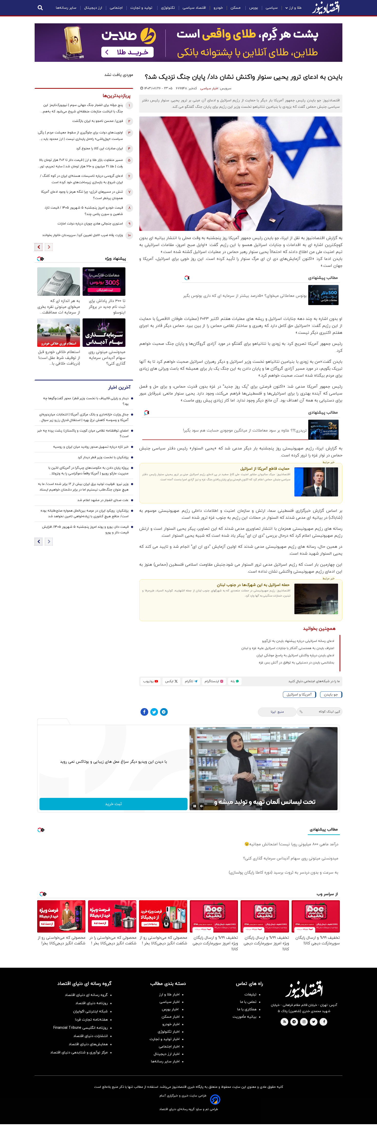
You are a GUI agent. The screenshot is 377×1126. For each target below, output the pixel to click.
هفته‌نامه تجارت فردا (91, 1019)
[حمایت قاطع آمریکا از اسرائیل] (316, 482)
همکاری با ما (246, 1009)
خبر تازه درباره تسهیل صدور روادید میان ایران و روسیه (90, 447)
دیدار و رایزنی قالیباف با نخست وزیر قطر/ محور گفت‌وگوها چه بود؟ (85, 401)
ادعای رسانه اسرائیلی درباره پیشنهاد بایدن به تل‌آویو (298, 641)
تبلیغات (250, 994)
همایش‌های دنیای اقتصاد (88, 1044)
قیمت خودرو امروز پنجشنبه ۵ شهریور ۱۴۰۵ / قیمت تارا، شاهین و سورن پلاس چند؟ (84, 211)
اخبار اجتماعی (169, 1046)
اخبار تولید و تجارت (165, 1039)
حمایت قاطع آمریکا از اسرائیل (265, 469)
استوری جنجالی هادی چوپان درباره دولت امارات (90, 223)
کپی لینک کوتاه (329, 712)
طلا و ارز (295, 7)
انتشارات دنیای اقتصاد (90, 1036)
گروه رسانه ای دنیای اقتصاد (86, 995)
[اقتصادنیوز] (304, 989)
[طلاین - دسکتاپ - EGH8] (188, 42)
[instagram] (304, 1022)
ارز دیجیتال (93, 7)
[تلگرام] (164, 712)
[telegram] (294, 1022)
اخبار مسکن (171, 1016)
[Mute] (202, 806)
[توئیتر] (154, 712)
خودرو (218, 7)
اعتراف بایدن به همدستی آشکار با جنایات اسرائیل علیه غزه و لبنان (287, 648)
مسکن (236, 7)
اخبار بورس (171, 1009)
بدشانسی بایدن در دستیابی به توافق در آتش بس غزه (296, 662)
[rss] (284, 1022)
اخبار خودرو (171, 1024)
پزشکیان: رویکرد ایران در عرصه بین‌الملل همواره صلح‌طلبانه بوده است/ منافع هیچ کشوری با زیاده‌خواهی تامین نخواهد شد (84, 513)
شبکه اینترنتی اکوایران (90, 1011)
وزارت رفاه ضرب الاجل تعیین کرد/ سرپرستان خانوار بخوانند (82, 235)
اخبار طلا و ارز (169, 994)
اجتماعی (116, 7)
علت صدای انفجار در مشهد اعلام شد (102, 500)
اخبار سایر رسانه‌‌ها (165, 1061)
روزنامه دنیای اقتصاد (91, 1003)
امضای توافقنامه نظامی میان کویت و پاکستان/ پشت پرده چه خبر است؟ (82, 433)
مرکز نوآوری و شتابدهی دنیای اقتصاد (79, 1052)
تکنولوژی (168, 7)
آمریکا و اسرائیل (299, 694)
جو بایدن (331, 694)
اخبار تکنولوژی (169, 1031)
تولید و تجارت (141, 7)
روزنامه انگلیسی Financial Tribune (80, 1027)
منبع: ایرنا (277, 712)
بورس (253, 7)
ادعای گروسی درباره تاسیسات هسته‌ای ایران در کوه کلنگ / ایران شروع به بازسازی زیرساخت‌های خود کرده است (81, 179)
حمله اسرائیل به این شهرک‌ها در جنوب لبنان (253, 585)
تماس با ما (248, 1002)
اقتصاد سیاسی (194, 7)
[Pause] (195, 806)
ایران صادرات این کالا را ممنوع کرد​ (99, 148)
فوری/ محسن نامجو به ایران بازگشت (97, 121)
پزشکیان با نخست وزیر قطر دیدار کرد (103, 457)
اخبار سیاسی (209, 88)
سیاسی (272, 7)
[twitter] (313, 1022)
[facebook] (324, 1022)
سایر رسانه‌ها (66, 7)
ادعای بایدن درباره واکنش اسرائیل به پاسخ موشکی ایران (295, 655)
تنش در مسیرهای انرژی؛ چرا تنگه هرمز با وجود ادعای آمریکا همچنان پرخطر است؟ (82, 195)
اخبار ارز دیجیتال (167, 1054)
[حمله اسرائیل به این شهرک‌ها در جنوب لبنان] (316, 598)
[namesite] (326, 7)
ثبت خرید (113, 804)
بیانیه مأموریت (244, 1016)
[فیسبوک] (144, 712)
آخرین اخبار (119, 387)
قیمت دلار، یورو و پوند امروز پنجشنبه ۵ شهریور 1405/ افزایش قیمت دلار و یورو (85, 530)
